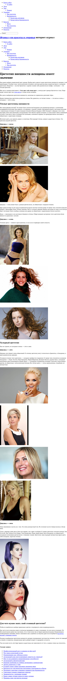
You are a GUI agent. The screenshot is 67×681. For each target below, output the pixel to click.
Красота (6, 22)
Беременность (11, 16)
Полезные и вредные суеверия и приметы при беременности (23, 670)
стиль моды (17, 92)
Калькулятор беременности (19, 20)
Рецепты (6, 29)
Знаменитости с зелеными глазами (15, 674)
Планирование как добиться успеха (15, 655)
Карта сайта (7, 2)
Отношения (7, 28)
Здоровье (6, 12)
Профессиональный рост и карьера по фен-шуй (19, 651)
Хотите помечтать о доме (12, 664)
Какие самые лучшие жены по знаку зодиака (18, 676)
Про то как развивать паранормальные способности (21, 659)
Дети (5, 6)
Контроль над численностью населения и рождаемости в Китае (24, 668)
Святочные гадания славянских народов (17, 672)
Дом (4, 8)
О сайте (9, 4)
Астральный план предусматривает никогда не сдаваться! (22, 657)
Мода (9, 24)
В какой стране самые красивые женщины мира (19, 666)
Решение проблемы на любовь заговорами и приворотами (23, 662)
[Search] (0, 33)
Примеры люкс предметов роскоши (15, 678)
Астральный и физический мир (14, 661)
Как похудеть (11, 14)
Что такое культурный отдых (13, 653)
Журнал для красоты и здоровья (17, 37)
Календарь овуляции (17, 18)
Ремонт (9, 10)
